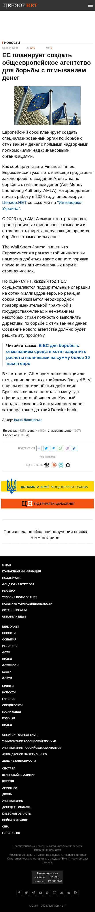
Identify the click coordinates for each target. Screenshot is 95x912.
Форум (7, 678)
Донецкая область (16, 807)
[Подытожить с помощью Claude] (54, 464)
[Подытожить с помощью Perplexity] (61, 464)
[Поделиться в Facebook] (39, 448)
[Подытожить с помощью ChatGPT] (46, 464)
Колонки (8, 718)
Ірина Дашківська (28, 420)
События (9, 639)
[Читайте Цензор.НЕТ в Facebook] (19, 892)
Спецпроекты (12, 705)
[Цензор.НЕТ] (20, 6)
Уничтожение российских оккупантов (31, 747)
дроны (7, 794)
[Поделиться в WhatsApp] (60, 448)
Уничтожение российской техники (29, 741)
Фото (6, 652)
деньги (37, 430)
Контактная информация (21, 571)
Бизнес (8, 686)
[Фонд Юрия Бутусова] (47, 486)
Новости (12, 42)
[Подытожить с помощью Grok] (68, 464)
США (5, 826)
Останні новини (14, 610)
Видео (7, 658)
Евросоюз (16, 435)
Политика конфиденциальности (27, 603)
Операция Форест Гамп (20, 735)
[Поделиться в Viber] (67, 448)
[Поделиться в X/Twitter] (46, 448)
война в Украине (15, 820)
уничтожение (12, 800)
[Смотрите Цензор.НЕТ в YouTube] (40, 892)
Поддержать (11, 578)
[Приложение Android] (61, 892)
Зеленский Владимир (18, 775)
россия (8, 781)
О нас (6, 565)
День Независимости (19, 760)
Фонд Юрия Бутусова (18, 584)
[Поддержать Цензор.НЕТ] (47, 504)
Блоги (6, 671)
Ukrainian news (14, 616)
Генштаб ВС (11, 833)
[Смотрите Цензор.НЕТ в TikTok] (47, 892)
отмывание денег (64, 430)
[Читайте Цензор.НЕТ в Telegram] (33, 892)
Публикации (11, 711)
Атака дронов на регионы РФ (24, 754)
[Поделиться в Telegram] (53, 448)
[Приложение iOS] (68, 892)
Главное (8, 699)
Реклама (8, 590)
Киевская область (16, 813)
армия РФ (9, 787)
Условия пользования (19, 597)
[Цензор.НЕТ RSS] (75, 892)
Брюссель (14, 430)
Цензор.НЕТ (14, 202)
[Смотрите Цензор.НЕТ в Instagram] (54, 892)
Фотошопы (10, 665)
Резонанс (9, 646)
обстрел (8, 768)
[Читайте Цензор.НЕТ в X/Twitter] (26, 892)
